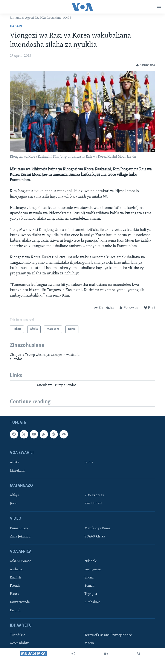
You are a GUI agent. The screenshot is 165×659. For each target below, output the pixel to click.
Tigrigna (90, 594)
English (15, 577)
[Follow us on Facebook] (14, 434)
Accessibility (19, 643)
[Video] (105, 653)
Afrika (15, 462)
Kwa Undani (93, 503)
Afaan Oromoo (20, 561)
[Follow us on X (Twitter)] (24, 434)
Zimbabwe (92, 602)
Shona (89, 577)
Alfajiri (15, 495)
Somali (89, 585)
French (15, 585)
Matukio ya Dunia (97, 528)
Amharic (16, 569)
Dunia (88, 462)
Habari (16, 26)
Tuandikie (17, 635)
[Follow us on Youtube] (34, 434)
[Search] (138, 653)
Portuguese (92, 569)
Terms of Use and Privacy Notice (108, 635)
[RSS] (44, 434)
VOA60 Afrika (94, 536)
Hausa (14, 594)
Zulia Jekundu (20, 536)
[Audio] (73, 653)
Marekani (17, 470)
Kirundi (15, 610)
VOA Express (94, 495)
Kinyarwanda (20, 602)
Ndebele (90, 561)
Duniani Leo (19, 528)
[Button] (145, 65)
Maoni (89, 643)
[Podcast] (54, 434)
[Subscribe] (64, 434)
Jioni (13, 503)
